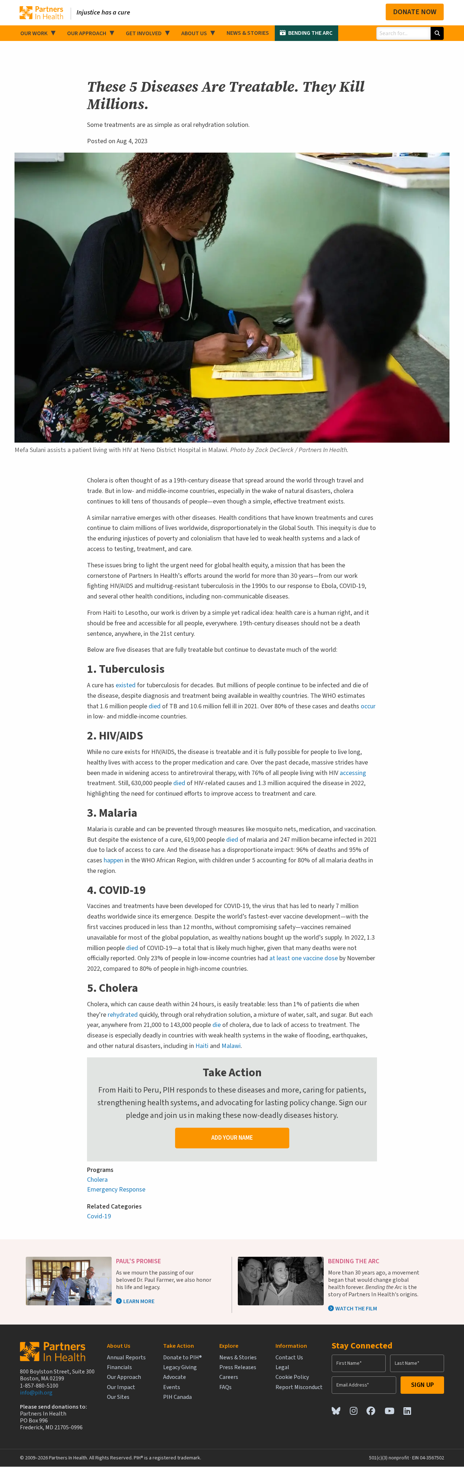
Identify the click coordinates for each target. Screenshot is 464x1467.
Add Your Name (232, 1138)
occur (368, 706)
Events (171, 1387)
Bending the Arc (310, 33)
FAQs (225, 1387)
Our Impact (121, 1387)
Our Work (33, 33)
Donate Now (414, 12)
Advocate (174, 1377)
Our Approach (86, 33)
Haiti (201, 1045)
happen (113, 860)
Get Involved (144, 33)
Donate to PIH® (182, 1357)
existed (126, 685)
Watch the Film (356, 1309)
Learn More (138, 1301)
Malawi (231, 1045)
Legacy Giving (180, 1367)
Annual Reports (126, 1357)
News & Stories (248, 33)
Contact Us (289, 1357)
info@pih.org (36, 1393)
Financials (119, 1367)
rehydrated (123, 1014)
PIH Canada (177, 1397)
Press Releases (237, 1367)
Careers (228, 1377)
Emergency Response (116, 1189)
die (216, 1024)
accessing (353, 773)
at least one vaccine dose (303, 958)
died (155, 706)
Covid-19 (99, 1216)
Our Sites (118, 1397)
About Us (194, 33)
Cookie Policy (292, 1377)
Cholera (97, 1179)
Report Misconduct (299, 1387)
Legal (282, 1367)
